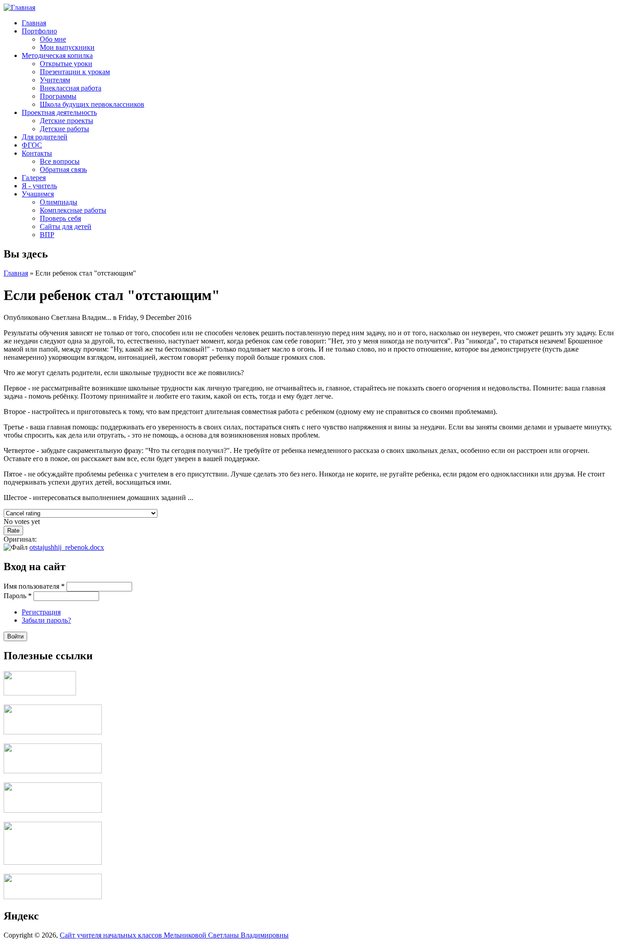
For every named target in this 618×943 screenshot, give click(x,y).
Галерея (34, 177)
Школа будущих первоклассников (92, 104)
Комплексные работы (73, 210)
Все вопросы (60, 161)
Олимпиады (58, 202)
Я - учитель (39, 186)
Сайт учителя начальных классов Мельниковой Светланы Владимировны (174, 935)
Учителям (55, 80)
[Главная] (19, 7)
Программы (58, 96)
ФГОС (32, 145)
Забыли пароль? (46, 620)
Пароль (18, 596)
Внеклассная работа (70, 88)
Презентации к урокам (75, 72)
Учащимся (38, 194)
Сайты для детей (65, 226)
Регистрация (41, 612)
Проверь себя (60, 218)
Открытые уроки (66, 63)
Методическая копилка (57, 55)
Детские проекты (66, 120)
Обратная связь (63, 169)
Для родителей (44, 137)
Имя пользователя (34, 586)
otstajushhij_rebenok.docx (66, 547)
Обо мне (53, 39)
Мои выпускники (67, 47)
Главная (34, 23)
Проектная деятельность (59, 112)
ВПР (47, 234)
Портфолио (39, 31)
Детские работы (64, 129)
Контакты (37, 153)
